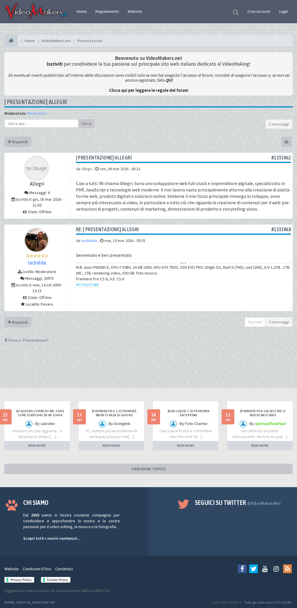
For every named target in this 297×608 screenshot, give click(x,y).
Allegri (37, 184)
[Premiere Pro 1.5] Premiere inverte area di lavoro (114, 413)
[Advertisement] (148, 371)
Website (135, 11)
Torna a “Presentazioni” (28, 340)
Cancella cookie (225, 602)
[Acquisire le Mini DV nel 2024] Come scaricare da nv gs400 (40, 413)
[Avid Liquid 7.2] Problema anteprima (188, 413)
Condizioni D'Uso (37, 568)
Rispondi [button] (19, 141)
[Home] (11, 40)
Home (82, 11)
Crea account (258, 11)
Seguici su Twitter (238, 502)
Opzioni (255, 321)
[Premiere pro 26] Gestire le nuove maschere (262, 413)
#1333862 (281, 158)
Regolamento (107, 11)
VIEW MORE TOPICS (148, 468)
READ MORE (37, 445)
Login (283, 11)
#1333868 (281, 229)
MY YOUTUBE (87, 284)
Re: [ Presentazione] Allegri (107, 229)
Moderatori (37, 113)
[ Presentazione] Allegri (35, 101)
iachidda (37, 263)
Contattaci (64, 568)
